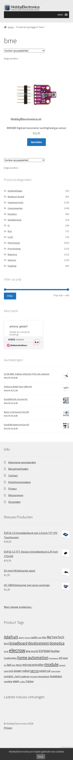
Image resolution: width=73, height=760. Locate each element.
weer (16, 681)
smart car (45, 671)
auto (40, 637)
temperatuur (43, 676)
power (18, 671)
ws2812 (22, 682)
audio (34, 637)
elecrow (17, 650)
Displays (12, 214)
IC (9, 225)
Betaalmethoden (18, 468)
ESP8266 (44, 651)
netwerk (62, 665)
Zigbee (30, 681)
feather (55, 651)
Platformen (14, 242)
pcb (10, 671)
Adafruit (11, 636)
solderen (25, 676)
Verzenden (14, 502)
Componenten (15, 208)
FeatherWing (10, 658)
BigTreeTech (55, 637)
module (51, 664)
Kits (10, 231)
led (9, 665)
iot (60, 658)
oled (6, 671)
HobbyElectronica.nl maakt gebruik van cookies (36, 751)
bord (6, 643)
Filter (10, 295)
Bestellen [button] (36, 142)
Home (11, 27)
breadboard (18, 643)
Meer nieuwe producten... (18, 607)
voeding (8, 681)
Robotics (12, 254)
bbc (44, 637)
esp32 (34, 651)
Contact (13, 475)
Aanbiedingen (15, 190)
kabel (65, 658)
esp (28, 651)
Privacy (12, 488)
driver (6, 651)
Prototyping (14, 248)
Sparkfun (34, 676)
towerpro (56, 676)
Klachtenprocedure (19, 482)
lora (13, 665)
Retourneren (15, 495)
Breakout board (16, 196)
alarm (21, 637)
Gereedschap (14, 219)
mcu (19, 665)
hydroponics (53, 658)
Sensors (12, 260)
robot (26, 671)
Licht (10, 237)
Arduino (27, 638)
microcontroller (33, 665)
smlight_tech (12, 676)
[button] (60, 14)
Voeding (12, 265)
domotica (57, 643)
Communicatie (15, 202)
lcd (5, 665)
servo (34, 670)
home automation (32, 657)
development (38, 643)
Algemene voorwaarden (22, 462)
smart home (55, 671)
